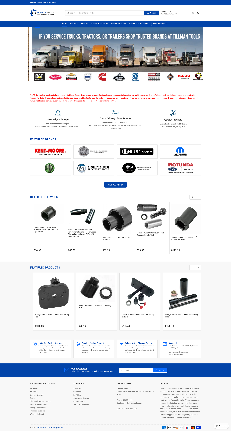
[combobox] (118, 12)
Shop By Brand (159, 24)
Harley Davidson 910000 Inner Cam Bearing (161, 316)
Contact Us (77, 392)
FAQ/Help (77, 395)
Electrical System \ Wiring (40, 401)
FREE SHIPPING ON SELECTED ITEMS (43, 2)
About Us (73, 24)
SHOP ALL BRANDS (115, 185)
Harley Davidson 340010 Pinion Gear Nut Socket (120, 315)
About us (77, 388)
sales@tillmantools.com (181, 352)
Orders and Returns (81, 398)
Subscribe (160, 370)
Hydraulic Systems (37, 411)
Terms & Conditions (81, 404)
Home (64, 24)
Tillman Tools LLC (42, 427)
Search (153, 13)
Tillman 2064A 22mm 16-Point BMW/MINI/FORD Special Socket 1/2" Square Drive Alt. (190, 229)
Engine (32, 398)
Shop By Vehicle (117, 24)
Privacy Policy (79, 401)
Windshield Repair (37, 414)
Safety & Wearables (38, 408)
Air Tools (33, 392)
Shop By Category (98, 24)
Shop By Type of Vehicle (138, 24)
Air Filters (34, 388)
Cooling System (36, 395)
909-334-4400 (178, 354)
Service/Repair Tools (38, 404)
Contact (84, 24)
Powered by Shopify (56, 427)
